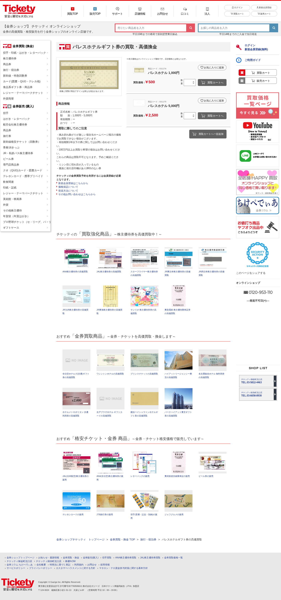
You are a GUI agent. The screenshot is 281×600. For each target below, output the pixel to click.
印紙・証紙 (9, 187)
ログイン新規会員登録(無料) (256, 47)
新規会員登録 (264, 7)
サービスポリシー (16, 568)
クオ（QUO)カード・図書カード (22, 170)
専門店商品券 (11, 164)
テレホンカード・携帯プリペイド (23, 176)
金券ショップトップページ (20, 557)
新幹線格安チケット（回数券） (22, 141)
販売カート (265, 14)
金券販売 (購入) (23, 106)
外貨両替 (8, 98)
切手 (5, 113)
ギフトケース (11, 227)
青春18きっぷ (11, 147)
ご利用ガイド (253, 59)
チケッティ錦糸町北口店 (48, 561)
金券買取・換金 (71, 557)
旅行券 (7, 135)
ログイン (238, 7)
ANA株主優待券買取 (125, 557)
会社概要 (41, 565)
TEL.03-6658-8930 (251, 394)
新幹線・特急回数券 (15, 75)
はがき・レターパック (16, 118)
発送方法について (68, 190)
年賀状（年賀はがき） (16, 216)
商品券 (7, 64)
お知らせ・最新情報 (48, 557)
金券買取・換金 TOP (122, 539)
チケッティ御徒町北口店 (19, 561)
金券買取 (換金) (23, 46)
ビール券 (8, 158)
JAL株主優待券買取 (150, 557)
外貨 (5, 204)
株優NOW (70, 561)
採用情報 (105, 565)
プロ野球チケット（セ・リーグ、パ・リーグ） (26, 221)
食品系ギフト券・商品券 (17, 87)
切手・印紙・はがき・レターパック (24, 52)
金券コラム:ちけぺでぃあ (20, 565)
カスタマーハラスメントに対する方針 (75, 568)
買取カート (238, 14)
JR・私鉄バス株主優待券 (18, 153)
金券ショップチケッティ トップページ (80, 539)
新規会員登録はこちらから (73, 183)
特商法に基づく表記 (60, 565)
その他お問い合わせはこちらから (77, 194)
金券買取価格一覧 (173, 557)
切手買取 (106, 557)
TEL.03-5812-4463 (251, 381)
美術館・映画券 (12, 199)
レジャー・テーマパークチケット (23, 92)
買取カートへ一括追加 (211, 134)
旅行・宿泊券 (11, 69)
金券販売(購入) (90, 557)
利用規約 (79, 565)
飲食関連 (8, 181)
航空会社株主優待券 (15, 124)
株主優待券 (9, 58)
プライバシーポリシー (40, 568)
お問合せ (92, 565)
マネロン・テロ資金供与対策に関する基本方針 (123, 568)
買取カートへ (215, 82)
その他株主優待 (12, 210)
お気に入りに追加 (214, 67)
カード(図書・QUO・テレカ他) (22, 81)
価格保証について (68, 186)
